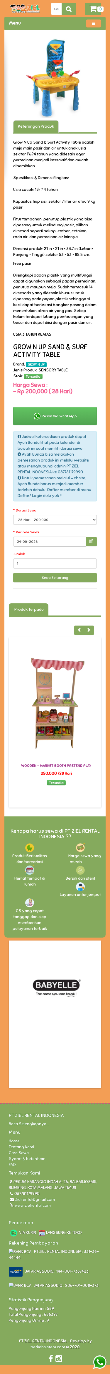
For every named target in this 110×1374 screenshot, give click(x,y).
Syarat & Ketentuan (27, 1158)
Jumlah (19, 554)
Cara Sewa (19, 1152)
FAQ (12, 1164)
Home (14, 1141)
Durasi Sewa (26, 510)
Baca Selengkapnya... (29, 1123)
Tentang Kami (21, 1146)
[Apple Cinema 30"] (55, 78)
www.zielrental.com (32, 1205)
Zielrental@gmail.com (35, 1199)
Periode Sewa (27, 532)
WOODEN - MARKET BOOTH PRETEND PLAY (56, 766)
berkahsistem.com (48, 1346)
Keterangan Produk (36, 126)
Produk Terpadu (28, 609)
